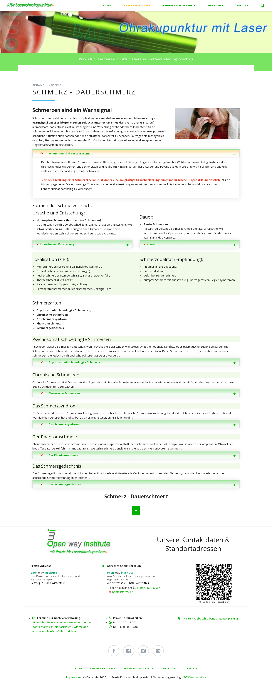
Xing (50, 73)
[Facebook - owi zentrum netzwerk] (128, 650)
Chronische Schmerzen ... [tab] (65, 393)
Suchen (262, 5)
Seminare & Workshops (139, 668)
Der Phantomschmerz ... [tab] (64, 455)
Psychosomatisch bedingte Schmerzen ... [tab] (76, 362)
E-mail (58, 73)
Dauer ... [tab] (153, 244)
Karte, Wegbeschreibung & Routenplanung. (211, 618)
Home (78, 668)
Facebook (35, 73)
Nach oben (136, 510)
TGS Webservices (194, 677)
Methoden (170, 668)
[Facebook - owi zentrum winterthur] (113, 650)
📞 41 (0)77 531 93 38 (145, 587)
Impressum (73, 677)
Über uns (191, 668)
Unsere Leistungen (102, 668)
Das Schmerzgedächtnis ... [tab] (66, 484)
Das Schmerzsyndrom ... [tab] (65, 424)
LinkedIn (43, 73)
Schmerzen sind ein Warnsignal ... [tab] (71, 153)
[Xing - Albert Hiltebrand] (143, 650)
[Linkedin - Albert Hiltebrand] (158, 650)
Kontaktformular (122, 592)
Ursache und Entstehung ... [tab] (58, 244)
